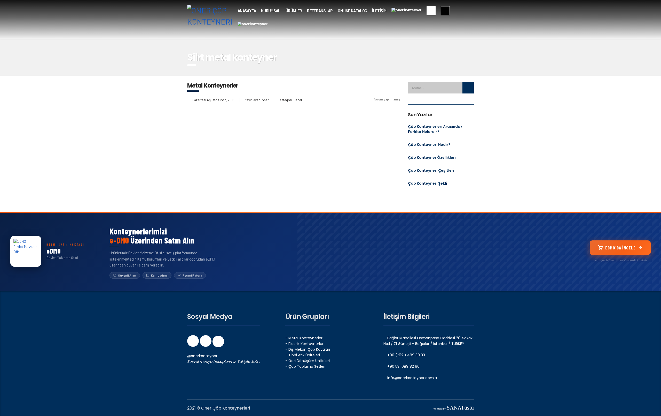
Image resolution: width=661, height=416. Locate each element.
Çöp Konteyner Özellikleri (432, 157)
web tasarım (454, 408)
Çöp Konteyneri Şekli (427, 183)
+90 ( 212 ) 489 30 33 (405, 355)
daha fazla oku (208, 118)
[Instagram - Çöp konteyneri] (206, 342)
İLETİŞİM (379, 10)
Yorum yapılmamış (386, 99)
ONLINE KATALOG (352, 10)
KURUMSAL (270, 10)
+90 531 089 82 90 (403, 366)
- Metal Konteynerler (303, 338)
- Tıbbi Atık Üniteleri (302, 355)
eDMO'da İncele (620, 247)
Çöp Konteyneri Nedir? (429, 144)
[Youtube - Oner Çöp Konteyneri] (218, 342)
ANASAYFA (247, 10)
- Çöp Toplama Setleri (305, 366)
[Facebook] (193, 342)
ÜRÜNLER (294, 10)
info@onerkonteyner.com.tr (411, 377)
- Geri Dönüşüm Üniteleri (307, 360)
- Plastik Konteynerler (304, 343)
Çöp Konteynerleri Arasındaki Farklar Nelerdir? (435, 129)
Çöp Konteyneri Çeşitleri (431, 170)
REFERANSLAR (320, 10)
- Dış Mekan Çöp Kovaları (307, 349)
